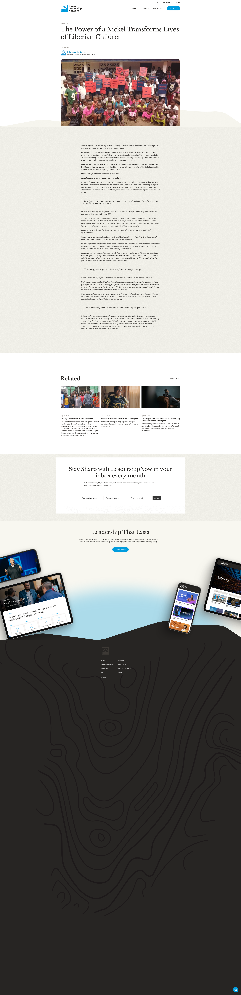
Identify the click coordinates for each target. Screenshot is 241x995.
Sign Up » (157, 498)
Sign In (177, 2)
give (102, 673)
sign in (120, 673)
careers (103, 677)
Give (157, 2)
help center (122, 664)
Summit (133, 8)
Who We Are (157, 8)
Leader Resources (106, 664)
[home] (71, 8)
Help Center (167, 2)
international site (124, 668)
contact (121, 660)
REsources (145, 8)
